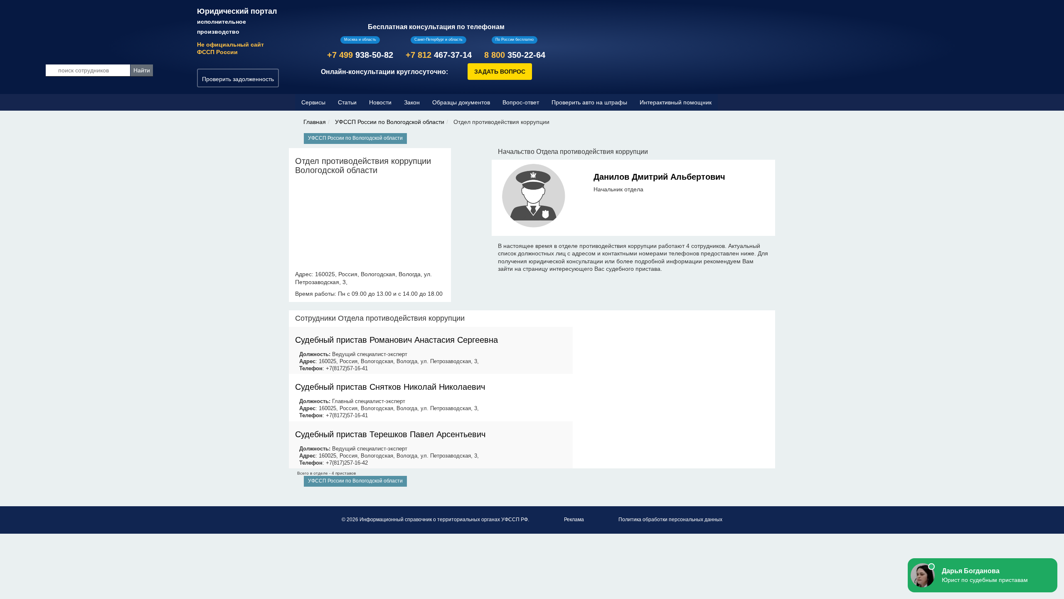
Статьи (347, 102)
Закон (412, 102)
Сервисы (313, 102)
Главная (314, 122)
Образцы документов (461, 102)
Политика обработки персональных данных (670, 519)
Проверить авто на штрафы (589, 102)
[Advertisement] (674, 368)
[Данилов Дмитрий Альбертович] (534, 197)
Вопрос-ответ (520, 102)
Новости (380, 102)
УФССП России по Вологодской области (389, 122)
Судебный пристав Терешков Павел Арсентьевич (390, 434)
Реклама (574, 519)
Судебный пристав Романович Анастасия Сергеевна (396, 339)
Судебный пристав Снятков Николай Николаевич (390, 386)
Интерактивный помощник (676, 102)
